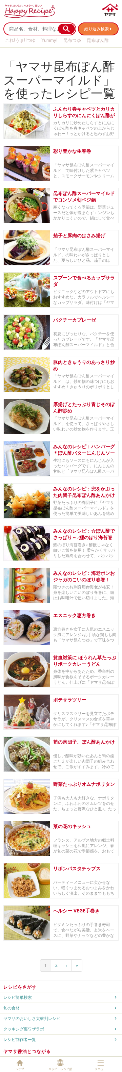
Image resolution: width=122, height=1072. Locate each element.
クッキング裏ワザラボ (23, 1029)
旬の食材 (11, 1008)
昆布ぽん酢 (98, 40)
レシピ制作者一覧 (19, 1039)
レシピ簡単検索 (17, 997)
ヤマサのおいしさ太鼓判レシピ (31, 1018)
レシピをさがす (20, 987)
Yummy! (49, 40)
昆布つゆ (72, 40)
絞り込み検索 (96, 29)
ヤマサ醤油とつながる (27, 1051)
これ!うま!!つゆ (20, 40)
